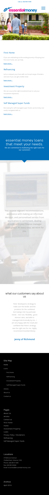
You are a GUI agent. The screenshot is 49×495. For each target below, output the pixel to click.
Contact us (7, 396)
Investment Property (13, 381)
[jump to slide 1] (23, 34)
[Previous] (8, 305)
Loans (6, 368)
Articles (6, 389)
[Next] (40, 305)
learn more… (8, 64)
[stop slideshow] (29, 34)
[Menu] (42, 8)
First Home (10, 372)
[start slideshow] (20, 34)
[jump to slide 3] (26, 34)
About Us (7, 392)
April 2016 (8, 485)
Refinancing (10, 377)
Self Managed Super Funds (15, 385)
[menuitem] (42, 8)
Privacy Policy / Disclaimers (14, 435)
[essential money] (20, 8)
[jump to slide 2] (24, 34)
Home (6, 365)
